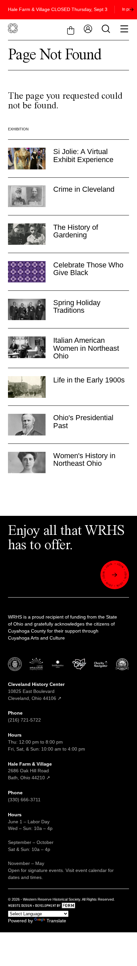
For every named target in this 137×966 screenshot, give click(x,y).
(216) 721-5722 (24, 720)
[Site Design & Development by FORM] (68, 906)
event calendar (91, 870)
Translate (56, 920)
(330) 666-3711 (24, 799)
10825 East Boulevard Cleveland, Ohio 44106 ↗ (36, 691)
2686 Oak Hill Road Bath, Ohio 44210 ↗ (30, 771)
